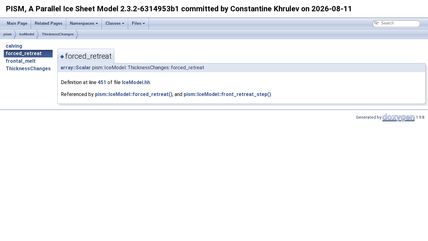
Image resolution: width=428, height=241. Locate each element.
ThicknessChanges (58, 34)
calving (14, 46)
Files (136, 23)
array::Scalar (75, 68)
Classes (113, 23)
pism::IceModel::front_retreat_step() (227, 94)
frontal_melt (21, 61)
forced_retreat (24, 53)
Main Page (17, 23)
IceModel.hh (136, 82)
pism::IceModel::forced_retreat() (133, 94)
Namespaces (82, 23)
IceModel (26, 34)
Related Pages (48, 23)
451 (102, 82)
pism (7, 34)
